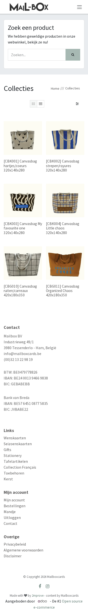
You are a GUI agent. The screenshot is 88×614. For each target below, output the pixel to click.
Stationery (13, 455)
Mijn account (14, 499)
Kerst (8, 478)
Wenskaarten (15, 437)
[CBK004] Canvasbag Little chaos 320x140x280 (62, 228)
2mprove (38, 595)
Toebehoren (14, 473)
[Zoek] (73, 55)
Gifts (7, 449)
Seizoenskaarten (18, 443)
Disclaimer (13, 555)
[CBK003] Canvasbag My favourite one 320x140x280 (23, 228)
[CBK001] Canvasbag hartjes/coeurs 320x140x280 (20, 165)
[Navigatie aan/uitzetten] (79, 7)
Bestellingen (14, 505)
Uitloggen (12, 517)
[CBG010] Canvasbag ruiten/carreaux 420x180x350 (20, 290)
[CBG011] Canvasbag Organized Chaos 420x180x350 (62, 290)
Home (55, 88)
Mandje (10, 511)
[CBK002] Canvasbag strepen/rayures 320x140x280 (62, 165)
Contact (10, 523)
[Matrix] (33, 104)
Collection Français (20, 467)
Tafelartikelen (16, 461)
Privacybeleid (15, 544)
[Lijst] (40, 104)
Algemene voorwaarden (23, 550)
